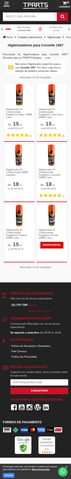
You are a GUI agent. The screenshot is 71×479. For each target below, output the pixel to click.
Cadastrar (39, 390)
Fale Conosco (19, 351)
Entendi (9, 475)
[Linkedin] (45, 407)
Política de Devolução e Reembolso (31, 346)
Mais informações (41, 469)
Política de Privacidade (24, 356)
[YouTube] (21, 407)
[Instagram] (29, 407)
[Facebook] (13, 407)
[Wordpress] (38, 407)
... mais (46, 57)
